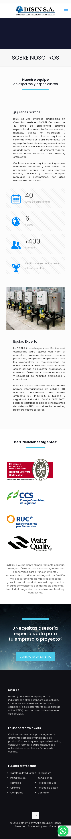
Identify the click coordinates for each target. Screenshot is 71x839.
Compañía (16, 792)
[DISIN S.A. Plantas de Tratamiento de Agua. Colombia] (35, 10)
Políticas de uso (47, 783)
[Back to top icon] (35, 815)
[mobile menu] (66, 11)
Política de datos (48, 787)
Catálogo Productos (22, 773)
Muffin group (41, 823)
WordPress (49, 826)
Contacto (43, 792)
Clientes (15, 787)
